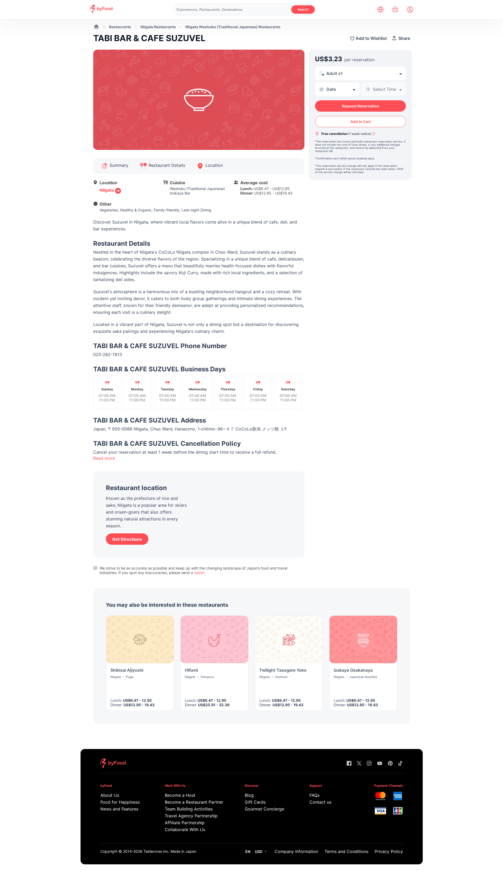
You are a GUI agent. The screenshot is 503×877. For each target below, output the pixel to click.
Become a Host (180, 795)
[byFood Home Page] (101, 12)
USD (258, 851)
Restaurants (120, 27)
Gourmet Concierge (264, 809)
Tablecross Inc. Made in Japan (169, 851)
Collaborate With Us (185, 829)
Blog (249, 795)
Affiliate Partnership (185, 822)
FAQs (314, 795)
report (199, 572)
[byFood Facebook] (349, 763)
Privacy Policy (389, 851)
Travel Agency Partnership (191, 815)
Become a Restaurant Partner (194, 802)
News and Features (119, 809)
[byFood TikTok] (400, 764)
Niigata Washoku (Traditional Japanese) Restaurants (232, 27)
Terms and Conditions (346, 851)
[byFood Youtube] (380, 763)
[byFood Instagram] (369, 763)
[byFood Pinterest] (390, 763)
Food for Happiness (120, 802)
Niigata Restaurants (158, 27)
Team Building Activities (189, 809)
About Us (109, 795)
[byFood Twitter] (359, 764)
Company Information (296, 851)
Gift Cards (255, 802)
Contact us (320, 802)
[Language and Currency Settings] (380, 9)
